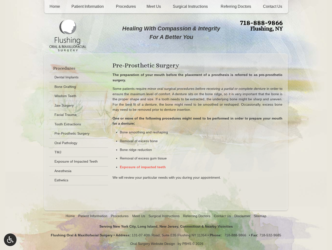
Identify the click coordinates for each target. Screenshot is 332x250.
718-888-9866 (261, 22)
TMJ (57, 152)
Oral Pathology (65, 143)
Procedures (126, 6)
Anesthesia (62, 171)
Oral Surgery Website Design (152, 244)
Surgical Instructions (190, 6)
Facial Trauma (65, 115)
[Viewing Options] (10, 239)
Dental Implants (66, 77)
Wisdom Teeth (65, 96)
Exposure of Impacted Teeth (76, 161)
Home (55, 6)
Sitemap (260, 216)
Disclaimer (242, 216)
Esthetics (61, 180)
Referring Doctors (236, 6)
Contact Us (272, 6)
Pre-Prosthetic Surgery (71, 133)
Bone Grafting (65, 87)
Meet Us (154, 6)
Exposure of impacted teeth (143, 167)
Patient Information (87, 6)
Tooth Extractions (67, 124)
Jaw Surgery (64, 105)
